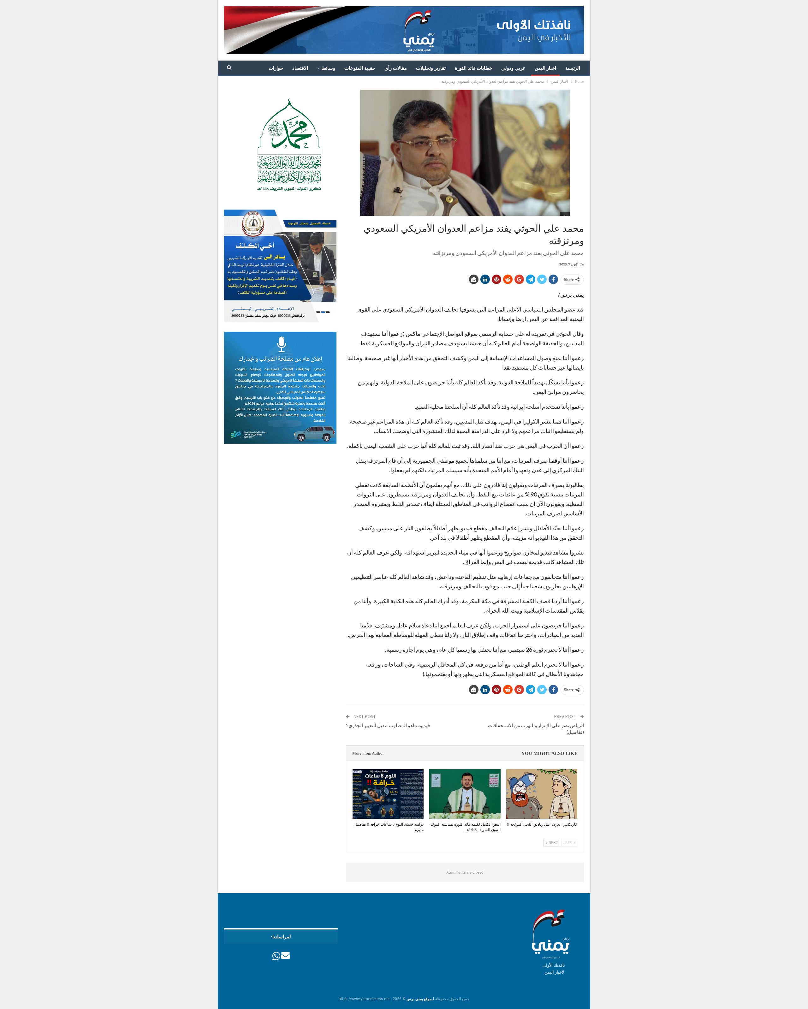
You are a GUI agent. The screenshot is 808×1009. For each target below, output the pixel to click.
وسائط (328, 68)
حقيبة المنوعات (359, 68)
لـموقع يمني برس (420, 999)
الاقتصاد (300, 68)
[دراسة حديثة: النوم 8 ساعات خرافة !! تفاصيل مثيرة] (388, 794)
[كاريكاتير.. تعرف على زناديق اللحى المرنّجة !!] (541, 794)
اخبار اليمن (545, 68)
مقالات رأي (395, 68)
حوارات (276, 68)
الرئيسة (572, 68)
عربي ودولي (513, 68)
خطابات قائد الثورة (473, 68)
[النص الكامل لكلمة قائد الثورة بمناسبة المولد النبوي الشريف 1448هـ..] (464, 794)
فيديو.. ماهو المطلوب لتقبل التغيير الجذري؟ (388, 725)
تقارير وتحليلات (431, 68)
